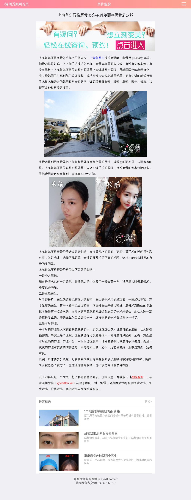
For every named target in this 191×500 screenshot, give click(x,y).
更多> (148, 401)
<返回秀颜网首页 (16, 4)
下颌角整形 (97, 57)
